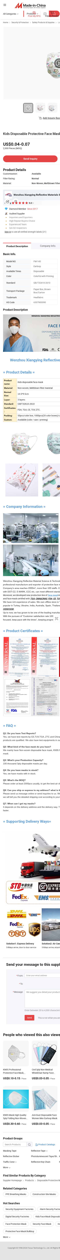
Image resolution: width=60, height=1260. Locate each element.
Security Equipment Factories (19, 1209)
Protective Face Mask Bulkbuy (20, 1231)
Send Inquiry (30, 158)
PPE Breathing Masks (16, 1194)
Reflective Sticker (11, 1156)
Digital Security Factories (17, 1216)
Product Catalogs (46, 1144)
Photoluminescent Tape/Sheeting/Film (45, 1156)
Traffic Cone (8, 1161)
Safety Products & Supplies (43, 22)
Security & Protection (20, 22)
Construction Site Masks (44, 1194)
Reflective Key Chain (40, 1161)
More (5, 1237)
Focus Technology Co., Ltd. (39, 1248)
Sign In (8, 231)
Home (5, 22)
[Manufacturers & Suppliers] (30, 5)
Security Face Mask (42, 1223)
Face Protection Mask (16, 1223)
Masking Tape (9, 1150)
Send (29, 1017)
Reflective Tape (38, 1150)
